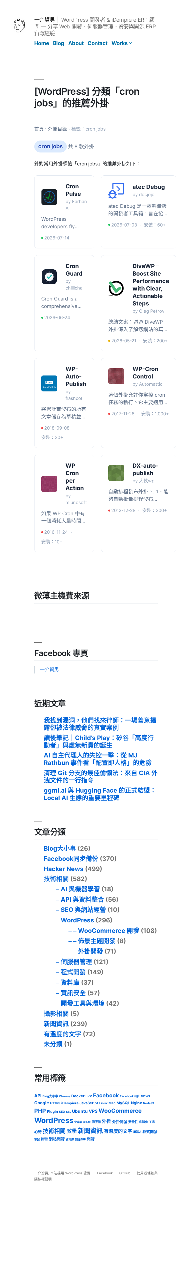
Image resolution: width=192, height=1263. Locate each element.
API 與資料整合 (82, 899)
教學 (72, 1131)
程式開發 (73, 972)
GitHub (124, 1173)
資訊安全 (73, 993)
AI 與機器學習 (80, 889)
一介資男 (44, 19)
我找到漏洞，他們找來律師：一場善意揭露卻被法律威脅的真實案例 (100, 724)
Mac (112, 1103)
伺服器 (96, 1122)
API (38, 1095)
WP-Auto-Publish (76, 376)
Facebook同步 (130, 1096)
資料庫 (70, 982)
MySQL (123, 1103)
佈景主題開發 (97, 941)
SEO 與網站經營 (83, 909)
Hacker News (64, 869)
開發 (91, 1139)
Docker (77, 1096)
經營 (44, 1139)
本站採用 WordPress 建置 (71, 1173)
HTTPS (55, 1103)
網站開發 (57, 1139)
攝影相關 (56, 1013)
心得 (38, 1131)
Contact (98, 43)
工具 (152, 1122)
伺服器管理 (76, 962)
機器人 (137, 1132)
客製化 (143, 1122)
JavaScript (89, 1103)
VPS (93, 1111)
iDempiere (69, 1103)
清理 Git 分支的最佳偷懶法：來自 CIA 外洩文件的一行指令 (101, 776)
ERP (89, 1096)
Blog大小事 (60, 848)
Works (120, 43)
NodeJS (148, 1103)
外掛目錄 (57, 129)
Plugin (52, 1111)
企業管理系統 (82, 1122)
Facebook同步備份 (71, 858)
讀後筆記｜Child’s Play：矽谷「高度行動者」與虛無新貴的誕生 (99, 741)
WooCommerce (120, 1110)
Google (41, 1102)
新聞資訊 (56, 1024)
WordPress (77, 920)
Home (41, 43)
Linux (103, 1103)
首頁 (39, 129)
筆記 (37, 1139)
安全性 (133, 1122)
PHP (40, 1110)
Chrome (64, 1096)
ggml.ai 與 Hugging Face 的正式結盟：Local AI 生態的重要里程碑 (100, 794)
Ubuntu (80, 1111)
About (76, 43)
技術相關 (56, 879)
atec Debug (148, 186)
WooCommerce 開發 (108, 930)
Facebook (106, 1095)
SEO (62, 1112)
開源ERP (80, 1139)
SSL (68, 1112)
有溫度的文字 (62, 1034)
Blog (58, 43)
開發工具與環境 (82, 1003)
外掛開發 (90, 951)
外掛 (106, 1121)
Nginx (136, 1103)
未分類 (53, 1044)
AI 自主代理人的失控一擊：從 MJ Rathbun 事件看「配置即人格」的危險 (98, 758)
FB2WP (145, 1096)
